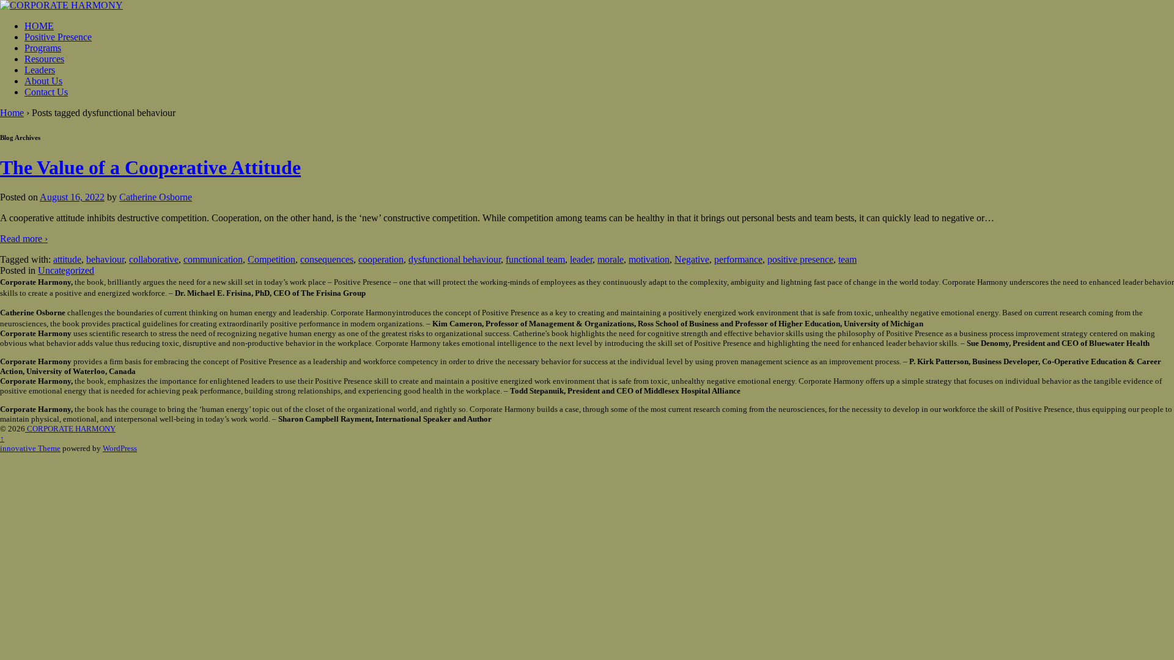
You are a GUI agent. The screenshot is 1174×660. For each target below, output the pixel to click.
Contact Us (46, 92)
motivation (649, 259)
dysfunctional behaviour (454, 259)
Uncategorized (66, 270)
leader (581, 259)
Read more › (24, 238)
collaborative (154, 259)
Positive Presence (58, 37)
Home (12, 113)
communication (213, 259)
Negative (691, 259)
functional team (535, 259)
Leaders (39, 70)
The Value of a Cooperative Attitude (150, 167)
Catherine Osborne (155, 197)
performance (738, 259)
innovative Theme (30, 448)
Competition (271, 259)
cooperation (381, 259)
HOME (39, 26)
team (847, 259)
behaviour (105, 259)
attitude (67, 259)
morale (610, 259)
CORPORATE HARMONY (70, 428)
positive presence (800, 259)
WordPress (120, 448)
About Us (43, 81)
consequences (326, 259)
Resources (44, 59)
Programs (42, 48)
